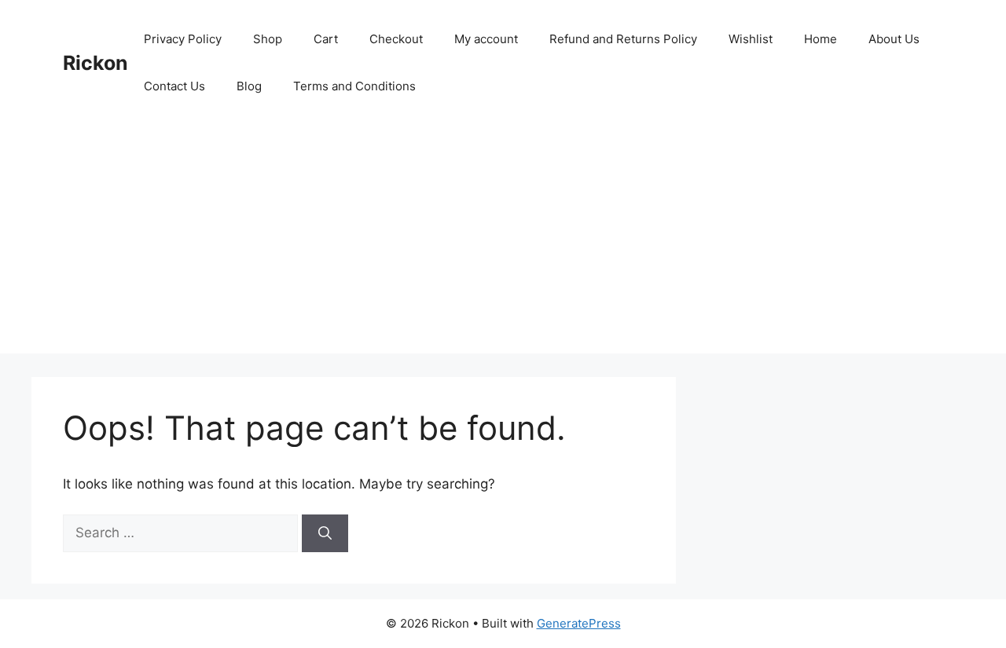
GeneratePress (579, 623)
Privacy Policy (183, 38)
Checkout (396, 38)
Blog (249, 86)
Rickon (95, 63)
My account (486, 38)
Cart (326, 38)
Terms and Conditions (354, 86)
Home (820, 38)
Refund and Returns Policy (623, 38)
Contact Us (174, 86)
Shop (267, 38)
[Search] (325, 533)
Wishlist (751, 38)
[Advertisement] (503, 243)
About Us (894, 38)
